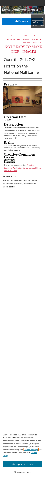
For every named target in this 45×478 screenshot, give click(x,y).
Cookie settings (31, 449)
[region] (22, 454)
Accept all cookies (22, 464)
